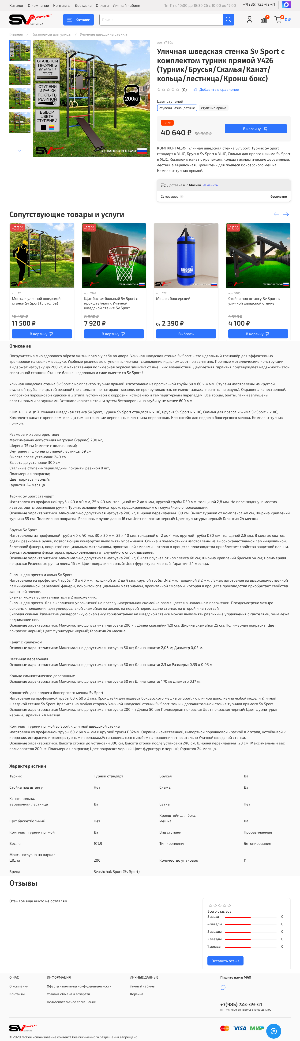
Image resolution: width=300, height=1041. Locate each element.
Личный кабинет (127, 5)
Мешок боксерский (173, 298)
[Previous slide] (42, 98)
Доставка (83, 5)
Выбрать (186, 333)
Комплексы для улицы (51, 34)
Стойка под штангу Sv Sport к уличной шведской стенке (254, 300)
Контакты (62, 5)
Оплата (102, 5)
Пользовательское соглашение (71, 1002)
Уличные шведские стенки (103, 34)
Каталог (16, 5)
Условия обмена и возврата (68, 994)
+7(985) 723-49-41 (259, 4)
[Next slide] (20, 150)
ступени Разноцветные (177, 108)
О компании (38, 5)
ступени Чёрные (213, 108)
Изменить (210, 185)
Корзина (136, 994)
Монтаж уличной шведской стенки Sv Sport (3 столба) (36, 300)
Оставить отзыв (225, 960)
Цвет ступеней (170, 101)
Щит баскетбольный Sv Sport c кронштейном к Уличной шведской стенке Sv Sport (111, 303)
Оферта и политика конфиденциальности (79, 986)
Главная (16, 34)
